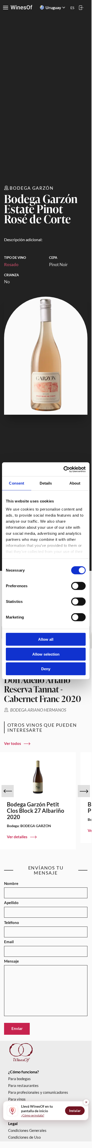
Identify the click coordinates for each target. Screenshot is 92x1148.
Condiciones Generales (27, 1130)
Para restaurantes (23, 1085)
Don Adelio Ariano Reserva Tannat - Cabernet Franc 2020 (42, 689)
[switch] (78, 586)
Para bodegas (19, 1079)
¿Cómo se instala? (32, 1115)
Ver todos (12, 743)
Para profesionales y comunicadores (38, 1092)
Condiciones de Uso (24, 1137)
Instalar (75, 1110)
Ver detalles (17, 837)
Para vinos (17, 1099)
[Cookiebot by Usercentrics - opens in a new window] (64, 469)
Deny (45, 669)
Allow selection (45, 654)
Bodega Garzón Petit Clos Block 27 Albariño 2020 (35, 810)
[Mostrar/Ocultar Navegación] (6, 8)
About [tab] (75, 483)
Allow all (45, 639)
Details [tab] (46, 483)
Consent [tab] (16, 483)
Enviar (17, 1028)
